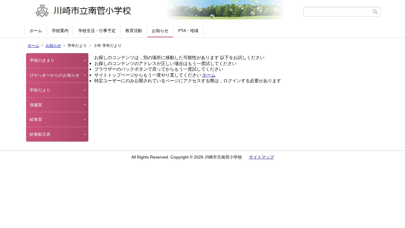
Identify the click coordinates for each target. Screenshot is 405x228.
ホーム (36, 30)
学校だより (40, 90)
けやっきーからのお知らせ (54, 75)
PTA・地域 (188, 30)
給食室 (36, 119)
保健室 (36, 104)
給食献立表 (40, 134)
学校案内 (60, 30)
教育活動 (133, 30)
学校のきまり (42, 60)
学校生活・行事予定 (97, 30)
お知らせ (160, 30)
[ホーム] (164, 11)
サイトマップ (261, 157)
